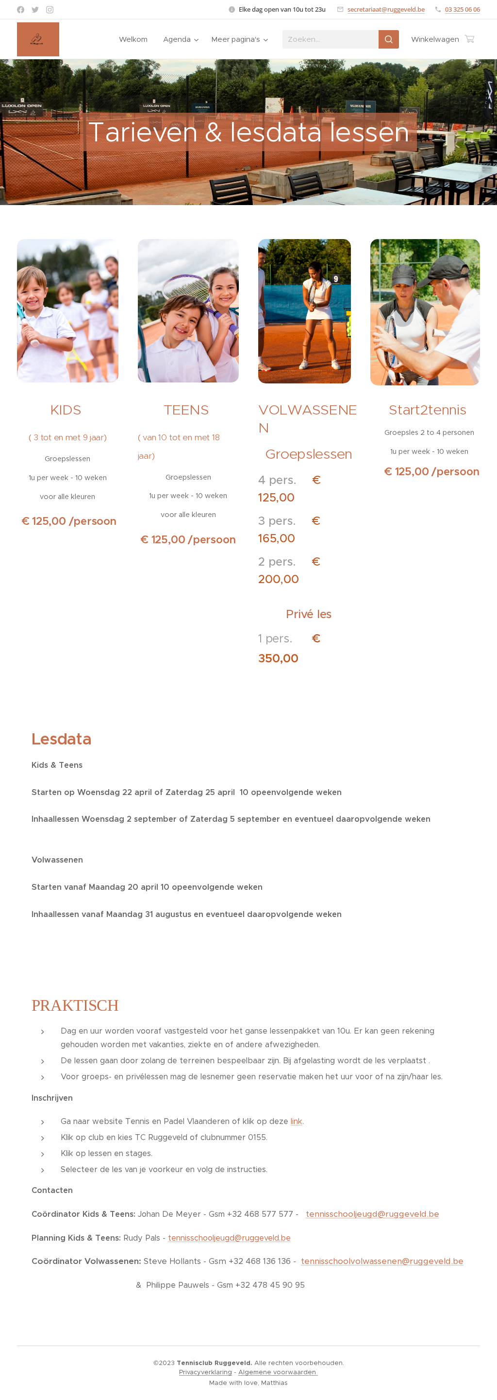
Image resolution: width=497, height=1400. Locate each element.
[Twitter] (35, 9)
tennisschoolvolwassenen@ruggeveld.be (382, 1261)
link (296, 1121)
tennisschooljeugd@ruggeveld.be (372, 1214)
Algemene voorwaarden (278, 1372)
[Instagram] (50, 9)
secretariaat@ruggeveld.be (386, 9)
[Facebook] (21, 9)
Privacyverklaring (205, 1372)
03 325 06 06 (462, 9)
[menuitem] (135, 39)
